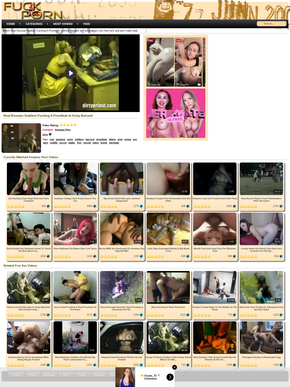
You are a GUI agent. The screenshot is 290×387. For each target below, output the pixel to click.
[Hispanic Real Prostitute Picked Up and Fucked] (122, 322)
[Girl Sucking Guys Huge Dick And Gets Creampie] (29, 163)
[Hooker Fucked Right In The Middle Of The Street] (215, 271)
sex (135, 139)
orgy (120, 139)
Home (11, 24)
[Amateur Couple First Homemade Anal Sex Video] (168, 163)
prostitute (101, 139)
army (70, 139)
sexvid (87, 142)
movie (103, 142)
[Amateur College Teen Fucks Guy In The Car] (75, 163)
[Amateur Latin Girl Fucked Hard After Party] (215, 163)
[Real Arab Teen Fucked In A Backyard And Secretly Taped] (261, 271)
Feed (86, 24)
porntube (114, 142)
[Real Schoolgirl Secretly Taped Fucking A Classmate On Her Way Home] (122, 271)
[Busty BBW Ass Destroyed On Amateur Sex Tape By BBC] (122, 213)
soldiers (79, 139)
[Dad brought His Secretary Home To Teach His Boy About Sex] (29, 213)
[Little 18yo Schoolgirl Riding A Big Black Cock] (168, 213)
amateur (60, 139)
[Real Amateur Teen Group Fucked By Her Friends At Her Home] (215, 322)
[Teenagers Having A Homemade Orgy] (261, 322)
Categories (34, 24)
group (127, 139)
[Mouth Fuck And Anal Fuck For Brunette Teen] (215, 213)
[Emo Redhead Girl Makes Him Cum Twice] (75, 213)
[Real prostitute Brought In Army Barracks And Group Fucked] (29, 271)
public (71, 142)
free (79, 142)
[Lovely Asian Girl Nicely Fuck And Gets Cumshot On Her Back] (261, 213)
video (96, 142)
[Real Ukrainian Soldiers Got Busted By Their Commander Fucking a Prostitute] (75, 322)
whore (112, 139)
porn (45, 142)
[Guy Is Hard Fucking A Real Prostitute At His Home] (75, 271)
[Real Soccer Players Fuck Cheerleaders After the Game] (261, 163)
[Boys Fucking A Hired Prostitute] (168, 271)
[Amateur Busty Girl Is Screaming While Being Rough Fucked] (29, 322)
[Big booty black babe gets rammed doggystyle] (122, 163)
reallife (54, 142)
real (52, 139)
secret (63, 142)
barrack (90, 139)
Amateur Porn (63, 129)
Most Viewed (63, 24)
